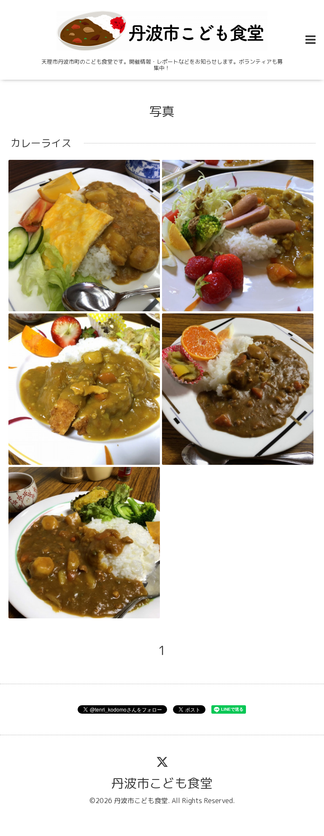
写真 (162, 111)
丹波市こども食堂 (162, 783)
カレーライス (41, 143)
